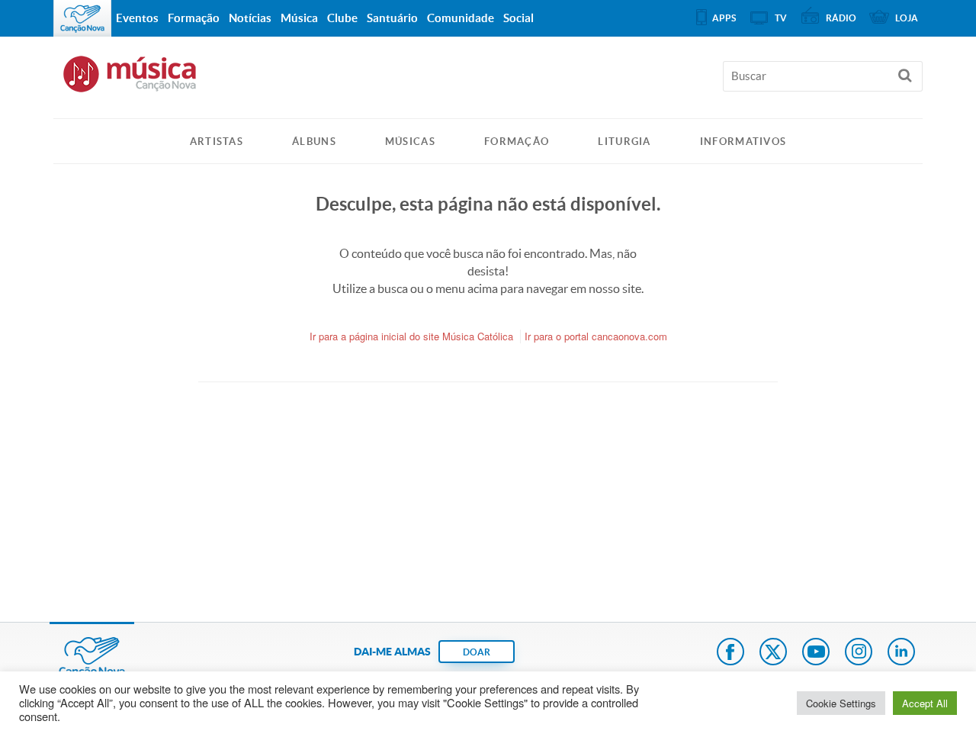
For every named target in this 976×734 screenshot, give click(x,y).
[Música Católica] (488, 80)
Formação (516, 141)
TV (781, 18)
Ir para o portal (596, 336)
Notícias (250, 17)
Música (299, 17)
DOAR (476, 652)
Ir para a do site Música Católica (411, 336)
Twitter (773, 653)
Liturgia (624, 141)
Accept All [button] (925, 703)
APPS (724, 18)
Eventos (137, 17)
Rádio (841, 18)
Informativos (743, 141)
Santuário (392, 17)
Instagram (858, 653)
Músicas (410, 141)
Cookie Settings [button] (841, 703)
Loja (906, 18)
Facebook (730, 653)
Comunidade (460, 17)
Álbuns (314, 141)
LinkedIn (901, 653)
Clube (342, 17)
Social (518, 17)
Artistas (216, 141)
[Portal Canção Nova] (82, 18)
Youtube (816, 653)
